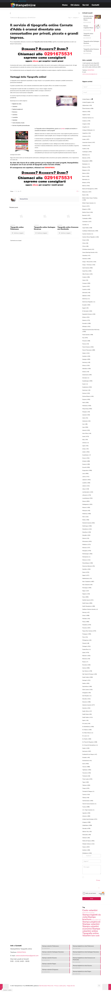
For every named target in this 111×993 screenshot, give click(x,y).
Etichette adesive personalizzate (88, 912)
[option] (91, 99)
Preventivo (14, 1)
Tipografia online (90, 933)
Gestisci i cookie (7, 990)
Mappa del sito (71, 985)
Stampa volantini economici (90, 927)
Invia (91, 899)
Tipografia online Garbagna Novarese (44, 228)
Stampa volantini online (91, 929)
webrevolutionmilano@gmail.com (89, 74)
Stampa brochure (89, 918)
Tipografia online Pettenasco (17, 228)
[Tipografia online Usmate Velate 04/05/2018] (106, 987)
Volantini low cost (90, 935)
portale (63, 128)
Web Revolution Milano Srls (46, 985)
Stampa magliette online (96, 919)
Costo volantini (89, 910)
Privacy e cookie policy (60, 985)
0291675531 (22, 1)
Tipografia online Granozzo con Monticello (67, 228)
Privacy (98, 880)
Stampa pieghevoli (91, 921)
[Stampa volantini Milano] (22, 5)
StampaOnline (23, 17)
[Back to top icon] (99, 985)
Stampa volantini (90, 924)
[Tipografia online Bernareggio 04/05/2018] (4, 987)
